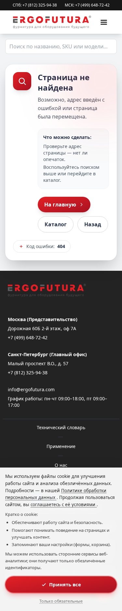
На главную (60, 204)
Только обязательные (61, 601)
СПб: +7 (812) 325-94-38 (35, 5)
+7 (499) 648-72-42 (27, 337)
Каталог (56, 224)
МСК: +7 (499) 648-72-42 (87, 5)
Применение (61, 446)
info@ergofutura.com (31, 389)
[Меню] (104, 22)
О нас (61, 465)
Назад (92, 224)
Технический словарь (61, 427)
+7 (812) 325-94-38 (27, 372)
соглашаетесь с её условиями (64, 504)
